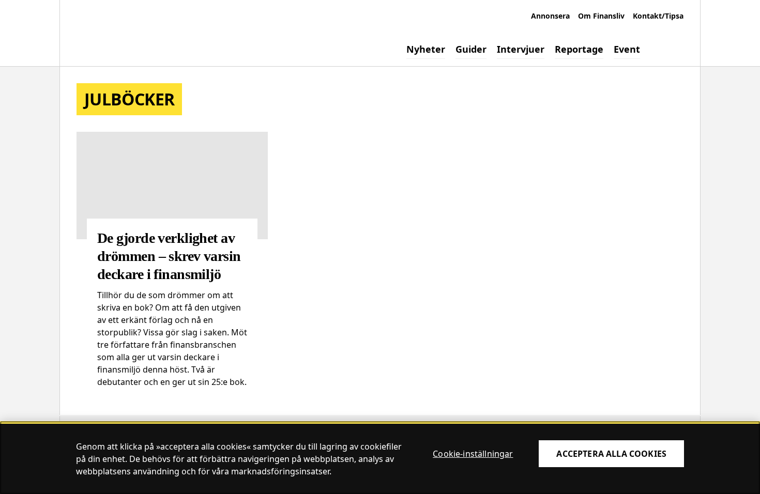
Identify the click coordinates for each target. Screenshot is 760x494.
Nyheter (425, 49)
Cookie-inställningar (473, 453)
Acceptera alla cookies (611, 453)
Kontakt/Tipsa (658, 16)
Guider (471, 49)
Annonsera (550, 16)
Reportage (579, 49)
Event (627, 49)
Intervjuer (520, 49)
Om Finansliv (601, 16)
